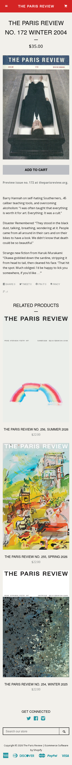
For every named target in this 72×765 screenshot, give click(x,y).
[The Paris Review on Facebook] (36, 719)
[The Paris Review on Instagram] (43, 719)
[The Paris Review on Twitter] (29, 719)
